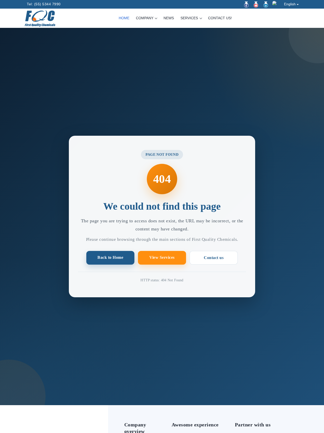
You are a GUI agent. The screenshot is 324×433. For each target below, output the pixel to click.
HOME (124, 18)
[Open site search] (296, 18)
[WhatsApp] (275, 4)
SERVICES (189, 18)
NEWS (169, 18)
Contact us (214, 257)
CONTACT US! (220, 18)
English (290, 4)
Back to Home (110, 257)
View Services (162, 257)
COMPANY (145, 18)
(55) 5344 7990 (47, 4)
